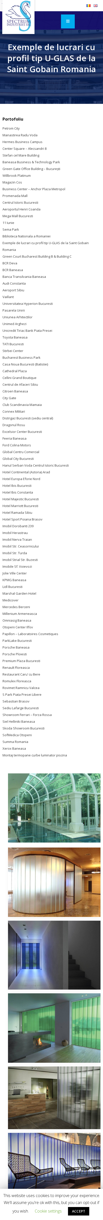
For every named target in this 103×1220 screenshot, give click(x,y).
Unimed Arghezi (14, 324)
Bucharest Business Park (21, 357)
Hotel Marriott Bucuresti (20, 506)
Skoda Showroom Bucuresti (23, 728)
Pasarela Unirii (13, 310)
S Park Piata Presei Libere (22, 694)
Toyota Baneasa (15, 337)
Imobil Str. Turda (14, 553)
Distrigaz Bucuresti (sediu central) (27, 418)
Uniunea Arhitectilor (17, 317)
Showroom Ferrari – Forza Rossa (27, 714)
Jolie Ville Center (14, 573)
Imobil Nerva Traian (17, 539)
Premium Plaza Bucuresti (21, 661)
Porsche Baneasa (16, 647)
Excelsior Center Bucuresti (22, 431)
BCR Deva (9, 263)
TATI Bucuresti (13, 344)
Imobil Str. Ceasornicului (20, 546)
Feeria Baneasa (14, 438)
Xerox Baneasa (14, 748)
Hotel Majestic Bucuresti (20, 499)
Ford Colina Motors (16, 445)
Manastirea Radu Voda (20, 135)
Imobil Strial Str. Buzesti (20, 559)
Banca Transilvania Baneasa (24, 276)
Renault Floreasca (16, 667)
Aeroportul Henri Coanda (21, 209)
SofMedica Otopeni (17, 735)
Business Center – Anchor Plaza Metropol (33, 189)
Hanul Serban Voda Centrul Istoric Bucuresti (35, 465)
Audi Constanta (14, 283)
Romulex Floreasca (16, 681)
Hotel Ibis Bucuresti (17, 485)
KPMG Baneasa (14, 580)
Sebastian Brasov (16, 701)
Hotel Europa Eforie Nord (21, 479)
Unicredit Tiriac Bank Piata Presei (27, 330)
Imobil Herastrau (15, 532)
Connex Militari (13, 411)
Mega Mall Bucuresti (17, 216)
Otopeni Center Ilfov (17, 627)
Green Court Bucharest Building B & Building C (37, 256)
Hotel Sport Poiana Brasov (22, 519)
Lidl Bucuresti (12, 586)
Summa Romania (15, 741)
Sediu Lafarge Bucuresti (20, 708)
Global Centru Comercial (20, 452)
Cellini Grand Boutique (19, 377)
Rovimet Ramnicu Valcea (21, 688)
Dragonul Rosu (13, 425)
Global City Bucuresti (18, 458)
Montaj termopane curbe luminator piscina (34, 755)
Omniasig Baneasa (16, 620)
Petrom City (11, 128)
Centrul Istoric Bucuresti (20, 202)
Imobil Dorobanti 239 (18, 526)
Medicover (10, 600)
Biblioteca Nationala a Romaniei (26, 236)
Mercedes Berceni (16, 607)
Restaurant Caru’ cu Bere (21, 674)
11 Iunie (8, 222)
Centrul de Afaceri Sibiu (20, 384)
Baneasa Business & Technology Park (31, 162)
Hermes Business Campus (22, 142)
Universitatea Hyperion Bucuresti (27, 303)
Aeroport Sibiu (13, 290)
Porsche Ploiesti (14, 654)
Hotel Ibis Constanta (17, 492)
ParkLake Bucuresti (17, 640)
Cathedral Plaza (14, 371)
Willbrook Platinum (16, 175)
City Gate (9, 398)
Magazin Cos (12, 182)
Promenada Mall (15, 195)
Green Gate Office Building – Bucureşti (31, 169)
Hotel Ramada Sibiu (17, 512)
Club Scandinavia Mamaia (22, 404)
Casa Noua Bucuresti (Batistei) (25, 364)
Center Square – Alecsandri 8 (24, 148)
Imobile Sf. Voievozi (17, 566)
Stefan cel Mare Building (20, 155)
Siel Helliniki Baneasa (18, 721)
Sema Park (10, 229)
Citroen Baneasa (15, 391)
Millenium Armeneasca (19, 613)
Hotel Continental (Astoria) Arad (26, 472)
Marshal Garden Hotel (19, 593)
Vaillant (8, 297)
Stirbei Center (12, 351)
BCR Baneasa (12, 270)
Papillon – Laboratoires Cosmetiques (30, 634)
